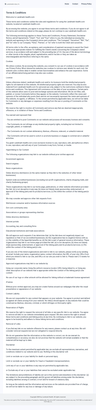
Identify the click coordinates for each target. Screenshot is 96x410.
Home (67, 4)
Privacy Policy (86, 4)
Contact (75, 4)
